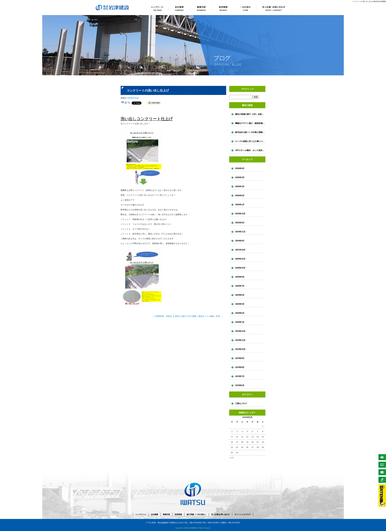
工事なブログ (241, 403)
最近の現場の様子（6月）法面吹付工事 (250, 114)
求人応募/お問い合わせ (273, 7)
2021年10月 (240, 250)
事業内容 (201, 7)
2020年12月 (240, 259)
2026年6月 (239, 168)
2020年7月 (239, 286)
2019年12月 (240, 331)
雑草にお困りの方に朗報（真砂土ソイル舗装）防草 (199, 316)
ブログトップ (247, 89)
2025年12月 (240, 213)
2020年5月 (239, 304)
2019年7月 (239, 376)
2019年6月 (239, 385)
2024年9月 (239, 241)
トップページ (157, 7)
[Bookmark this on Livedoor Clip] (126, 103)
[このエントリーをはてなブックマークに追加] (122, 103)
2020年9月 (239, 277)
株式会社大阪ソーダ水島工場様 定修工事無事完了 (250, 132)
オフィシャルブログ (242, 514)
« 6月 (231, 458)
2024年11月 (240, 232)
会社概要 (179, 7)
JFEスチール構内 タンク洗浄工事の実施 (250, 150)
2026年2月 (239, 195)
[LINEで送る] (154, 103)
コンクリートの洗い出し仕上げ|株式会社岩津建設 (369, 1)
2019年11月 (240, 340)
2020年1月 (239, 322)
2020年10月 (240, 268)
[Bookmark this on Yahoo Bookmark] (129, 103)
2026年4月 (239, 177)
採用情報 (223, 7)
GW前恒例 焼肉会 (162, 316)
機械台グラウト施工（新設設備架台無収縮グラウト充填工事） (250, 123)
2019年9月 (239, 358)
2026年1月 (239, 204)
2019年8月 (239, 367)
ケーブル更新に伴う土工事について (250, 141)
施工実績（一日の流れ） (245, 7)
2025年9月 (239, 223)
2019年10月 (240, 349)
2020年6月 (239, 295)
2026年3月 (239, 186)
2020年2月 (239, 313)
